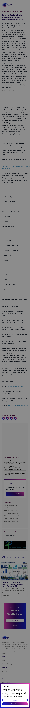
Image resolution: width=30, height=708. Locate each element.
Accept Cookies (15, 703)
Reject (15, 700)
